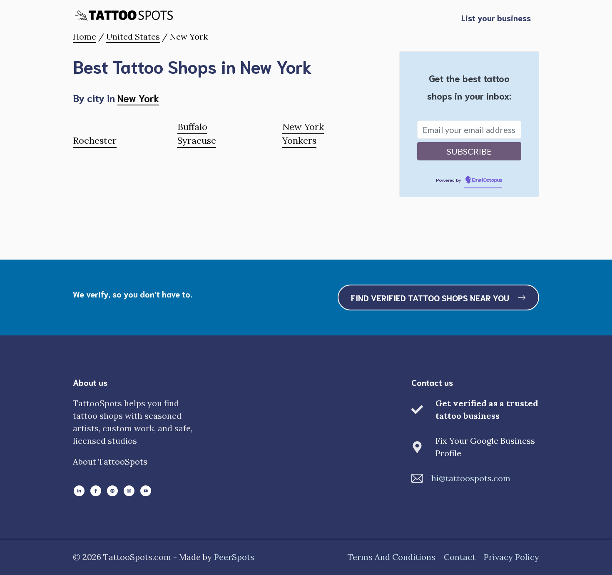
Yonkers (299, 140)
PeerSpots (234, 557)
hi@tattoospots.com (470, 478)
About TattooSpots (110, 461)
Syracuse (196, 140)
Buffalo (192, 126)
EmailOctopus (487, 180)
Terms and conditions (391, 557)
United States (133, 36)
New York (138, 97)
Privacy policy (511, 557)
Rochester (95, 140)
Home (84, 36)
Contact (459, 557)
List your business (496, 17)
